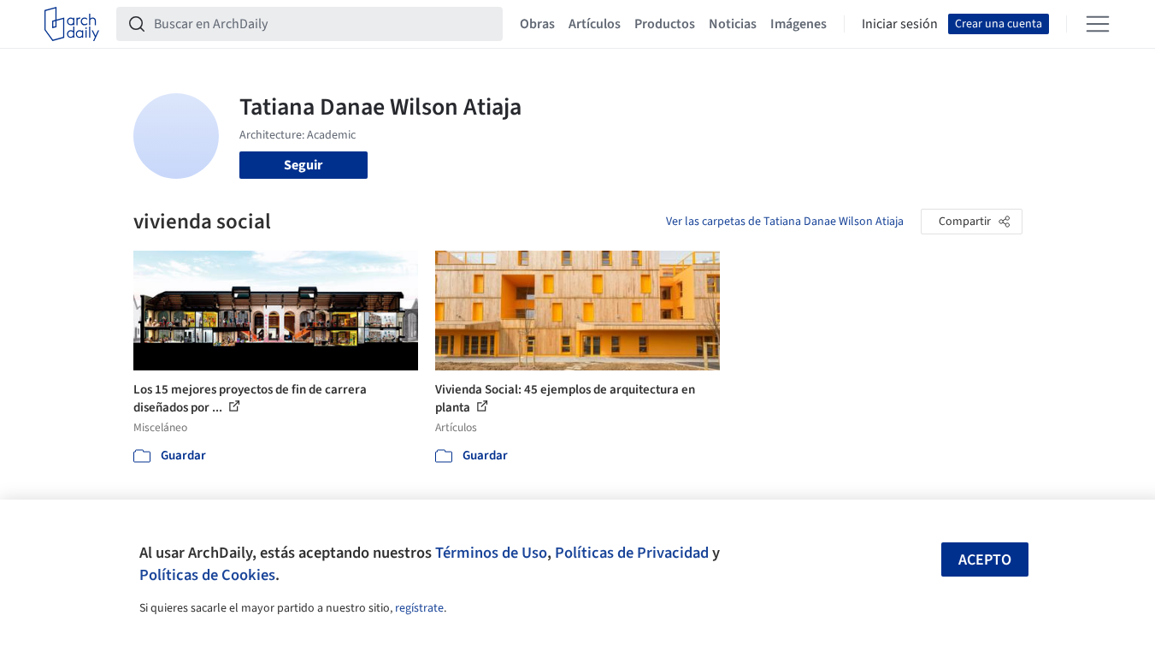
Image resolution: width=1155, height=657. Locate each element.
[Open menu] (1097, 24)
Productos (664, 24)
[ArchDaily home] (71, 24)
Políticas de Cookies (207, 575)
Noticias (733, 24)
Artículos (595, 24)
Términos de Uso (491, 553)
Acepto (984, 560)
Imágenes (798, 24)
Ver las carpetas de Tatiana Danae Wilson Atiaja (785, 222)
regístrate (419, 608)
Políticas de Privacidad (632, 553)
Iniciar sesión (900, 24)
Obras (537, 24)
